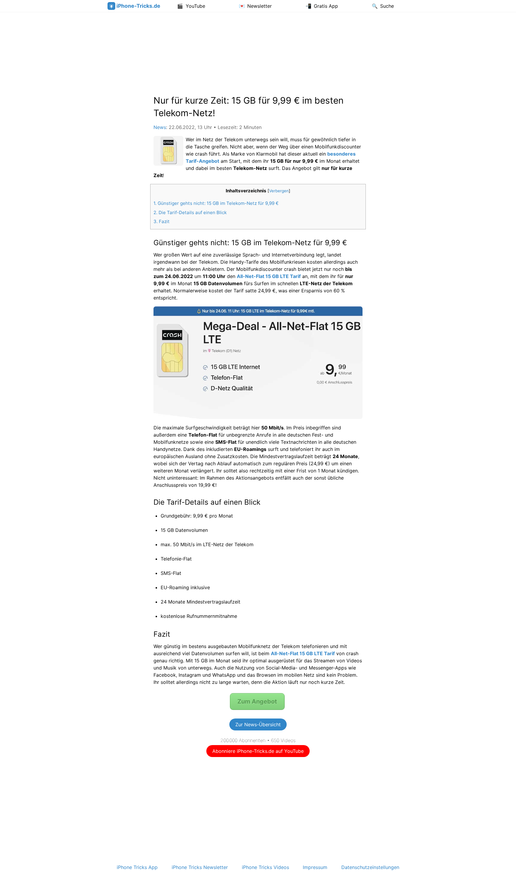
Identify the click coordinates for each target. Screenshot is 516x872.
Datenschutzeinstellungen (370, 867)
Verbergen (279, 190)
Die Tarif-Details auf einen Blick (190, 212)
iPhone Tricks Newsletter (200, 867)
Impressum (315, 867)
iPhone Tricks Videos (265, 867)
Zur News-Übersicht (258, 724)
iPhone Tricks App (137, 867)
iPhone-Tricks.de (138, 6)
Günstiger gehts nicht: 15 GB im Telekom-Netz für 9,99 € (216, 203)
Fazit (161, 221)
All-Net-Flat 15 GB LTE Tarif (269, 276)
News (159, 127)
